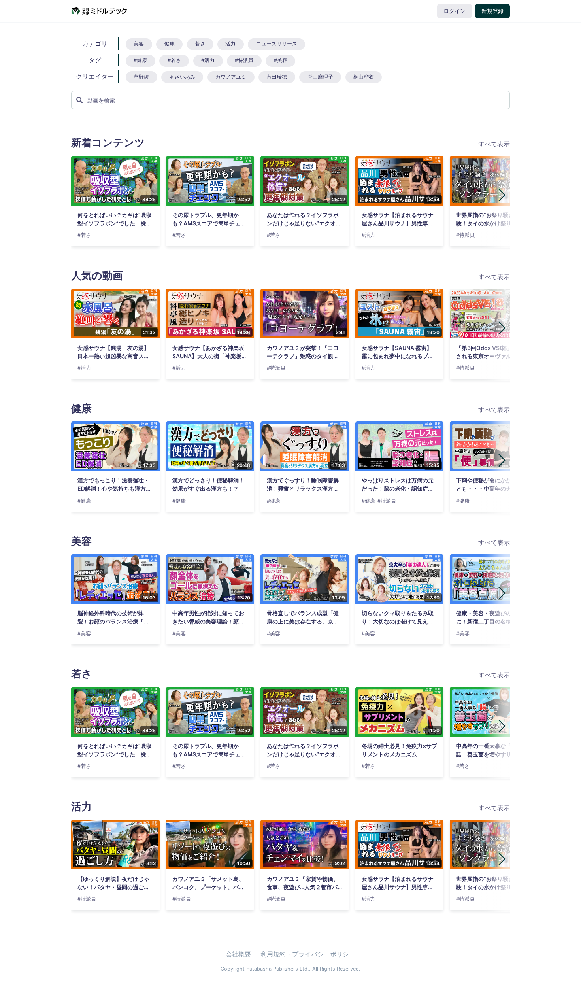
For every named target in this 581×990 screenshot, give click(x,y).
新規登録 (492, 11)
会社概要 (238, 954)
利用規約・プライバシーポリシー (307, 954)
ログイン (454, 11)
